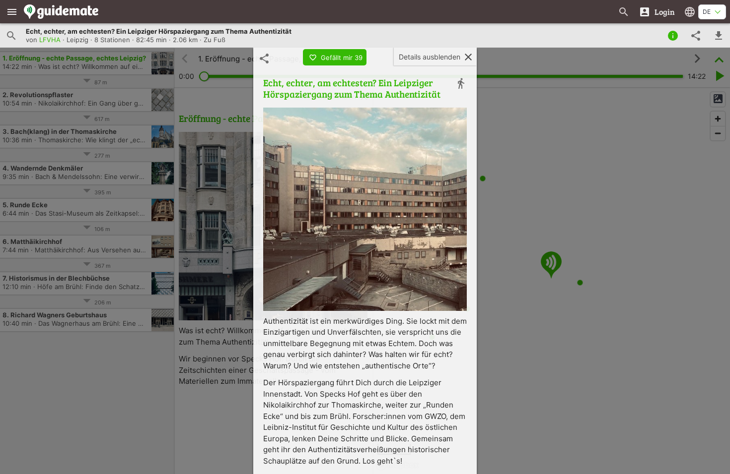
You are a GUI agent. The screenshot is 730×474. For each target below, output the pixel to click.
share (696, 36)
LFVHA (50, 40)
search (11, 36)
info (673, 36)
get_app (719, 36)
